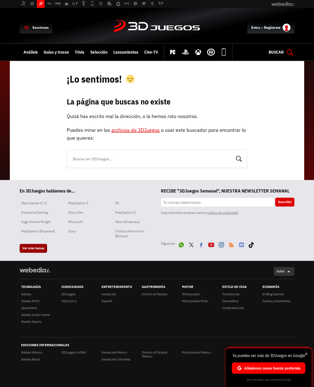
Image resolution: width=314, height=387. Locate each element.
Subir (280, 271)
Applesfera (29, 308)
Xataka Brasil (30, 359)
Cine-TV (151, 52)
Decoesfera (230, 301)
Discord (241, 244)
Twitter (191, 244)
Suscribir (285, 202)
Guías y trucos (56, 52)
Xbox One (75, 212)
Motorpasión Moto (195, 301)
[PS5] (185, 52)
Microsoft (75, 222)
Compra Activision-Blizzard (130, 233)
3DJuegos (157, 26)
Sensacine (109, 294)
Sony (72, 231)
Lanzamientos (125, 52)
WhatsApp (181, 244)
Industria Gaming (34, 212)
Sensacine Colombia (116, 359)
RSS (231, 244)
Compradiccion (233, 308)
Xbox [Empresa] (127, 222)
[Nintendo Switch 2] (211, 52)
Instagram (221, 244)
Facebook (201, 244)
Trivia (79, 52)
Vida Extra (68, 301)
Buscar (239, 158)
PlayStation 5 (78, 203)
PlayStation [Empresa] (38, 231)
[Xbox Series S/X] (198, 52)
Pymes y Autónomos (276, 301)
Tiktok (251, 244)
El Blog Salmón (273, 294)
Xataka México (31, 352)
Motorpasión (191, 294)
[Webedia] (35, 270)
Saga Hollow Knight (36, 222)
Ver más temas (33, 248)
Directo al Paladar (155, 294)
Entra (255, 27)
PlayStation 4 (125, 212)
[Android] (223, 52)
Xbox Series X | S (34, 203)
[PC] (172, 52)
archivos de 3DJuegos (135, 130)
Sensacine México (114, 352)
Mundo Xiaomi (31, 322)
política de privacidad (222, 213)
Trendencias (230, 294)
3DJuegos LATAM (73, 352)
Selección (98, 52)
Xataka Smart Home (35, 315)
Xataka (26, 294)
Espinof (107, 301)
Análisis (31, 52)
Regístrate (272, 27)
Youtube (211, 244)
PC (117, 203)
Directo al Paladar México (155, 354)
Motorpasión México (196, 352)
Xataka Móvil (30, 301)
